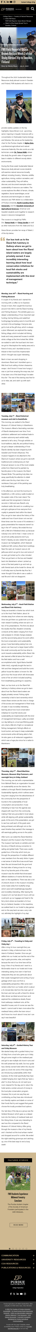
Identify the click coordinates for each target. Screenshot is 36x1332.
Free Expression (22, 1315)
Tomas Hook (10, 223)
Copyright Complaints (23, 1317)
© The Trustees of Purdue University (17, 1309)
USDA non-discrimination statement (21, 1313)
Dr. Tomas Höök (20, 152)
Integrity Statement (10, 1315)
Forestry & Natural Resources (23, 16)
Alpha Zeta (29, 143)
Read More (19, 1225)
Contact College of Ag (28, 2)
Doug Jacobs (23, 223)
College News (7, 16)
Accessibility (6, 1311)
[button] (9, 1248)
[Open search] (32, 9)
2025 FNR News (10, 18)
